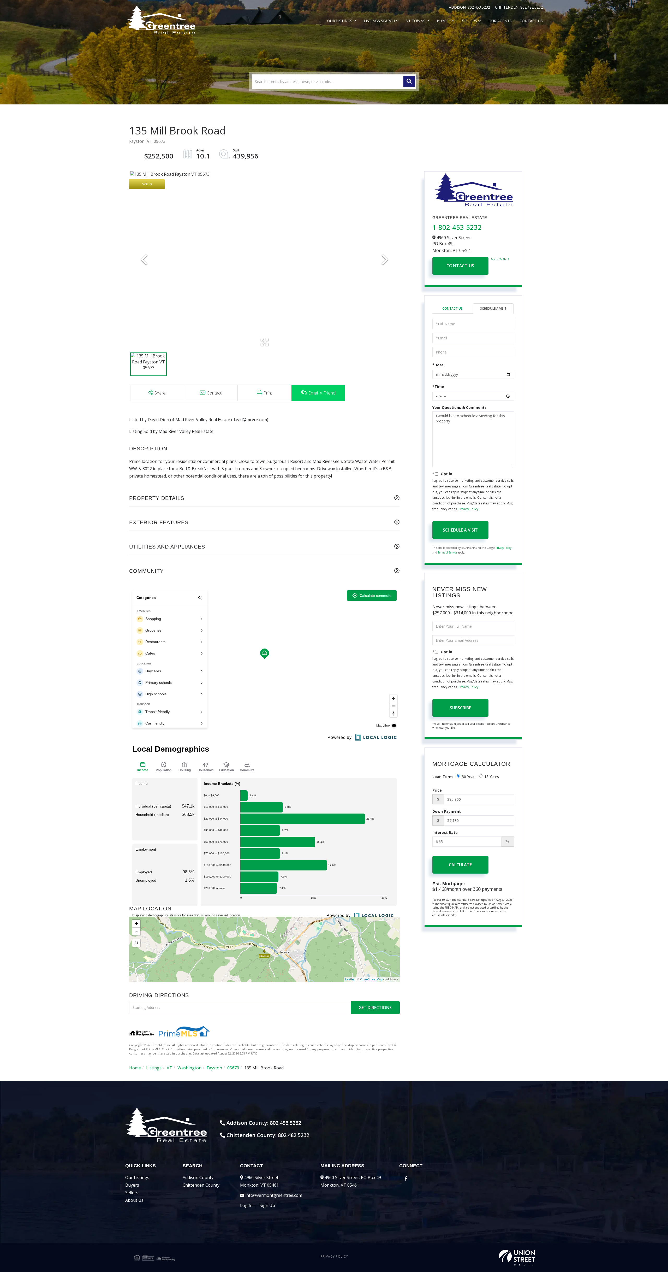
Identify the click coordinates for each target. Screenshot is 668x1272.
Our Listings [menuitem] (339, 20)
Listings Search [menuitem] (379, 20)
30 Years (469, 776)
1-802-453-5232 (457, 227)
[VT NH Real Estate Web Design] (468, 1257)
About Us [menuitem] (134, 1200)
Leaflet (350, 979)
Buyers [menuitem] (444, 20)
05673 (233, 1068)
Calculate (460, 865)
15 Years (491, 776)
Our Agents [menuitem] (500, 20)
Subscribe (460, 708)
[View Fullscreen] (136, 943)
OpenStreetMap (371, 979)
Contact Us (460, 266)
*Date (438, 364)
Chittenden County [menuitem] (201, 1185)
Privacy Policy (468, 509)
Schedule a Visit (493, 308)
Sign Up (267, 1205)
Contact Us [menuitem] (531, 20)
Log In (246, 1205)
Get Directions (375, 1007)
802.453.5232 (479, 7)
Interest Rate (445, 832)
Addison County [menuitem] (198, 1177)
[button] (409, 81)
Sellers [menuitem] (469, 20)
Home (135, 1068)
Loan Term (442, 776)
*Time (438, 386)
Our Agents (500, 259)
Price (437, 790)
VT (169, 1068)
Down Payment (446, 811)
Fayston (214, 1068)
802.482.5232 (531, 7)
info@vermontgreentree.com (273, 1195)
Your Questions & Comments (459, 407)
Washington (189, 1068)
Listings (154, 1068)
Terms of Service (447, 552)
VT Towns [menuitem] (415, 20)
